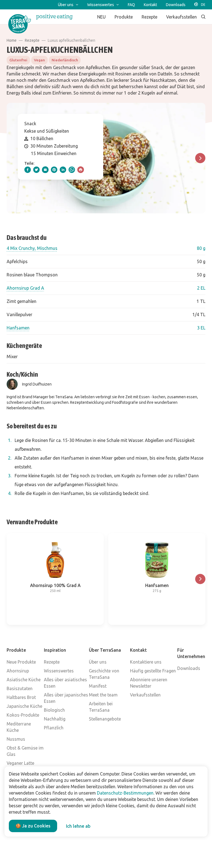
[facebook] (27, 169)
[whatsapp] (71, 169)
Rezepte (32, 40)
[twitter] (36, 169)
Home (12, 40)
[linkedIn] (63, 169)
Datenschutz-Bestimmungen (125, 792)
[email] (45, 169)
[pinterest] (54, 169)
